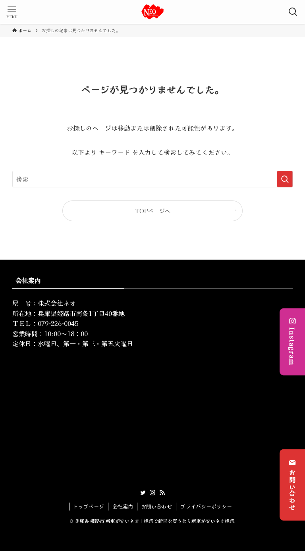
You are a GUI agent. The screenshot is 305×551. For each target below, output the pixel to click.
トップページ (88, 506)
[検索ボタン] (293, 12)
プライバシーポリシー (206, 506)
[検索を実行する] (285, 179)
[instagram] (152, 492)
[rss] (162, 492)
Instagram (292, 347)
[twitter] (143, 492)
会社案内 (122, 506)
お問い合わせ (292, 490)
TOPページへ (152, 210)
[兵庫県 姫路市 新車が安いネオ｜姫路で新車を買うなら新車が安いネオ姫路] (152, 12)
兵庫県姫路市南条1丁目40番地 (81, 313)
